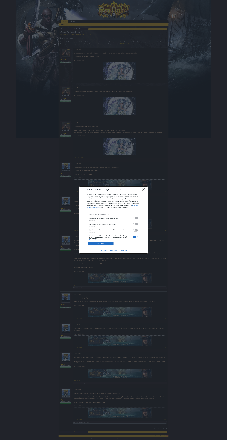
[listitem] (113, 214)
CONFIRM (100, 243)
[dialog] (113, 220)
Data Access (113, 250)
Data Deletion (103, 250)
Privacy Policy (123, 250)
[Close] (144, 190)
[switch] (135, 218)
